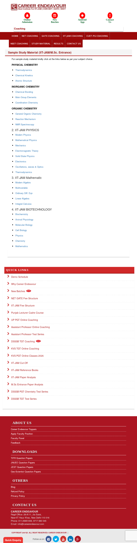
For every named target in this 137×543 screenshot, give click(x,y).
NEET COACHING (19, 43)
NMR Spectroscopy (24, 124)
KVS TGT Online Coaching (25, 348)
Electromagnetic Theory (26, 150)
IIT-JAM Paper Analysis (23, 377)
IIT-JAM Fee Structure (23, 305)
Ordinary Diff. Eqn (24, 193)
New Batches (18, 291)
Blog (13, 486)
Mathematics (21, 246)
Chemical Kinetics (24, 75)
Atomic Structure (23, 80)
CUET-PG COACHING (97, 35)
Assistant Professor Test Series (27, 334)
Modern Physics (23, 134)
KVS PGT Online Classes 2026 (27, 355)
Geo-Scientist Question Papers (26, 471)
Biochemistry (21, 214)
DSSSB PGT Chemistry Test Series (29, 391)
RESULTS (58, 43)
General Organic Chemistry (28, 113)
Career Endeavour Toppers (24, 429)
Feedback (15, 442)
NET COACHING (30, 35)
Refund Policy (17, 491)
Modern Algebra (23, 182)
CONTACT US (74, 43)
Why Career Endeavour (23, 284)
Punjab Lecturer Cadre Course (27, 312)
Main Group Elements (25, 97)
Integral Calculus (23, 203)
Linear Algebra (22, 198)
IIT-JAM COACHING (73, 35)
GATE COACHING (50, 35)
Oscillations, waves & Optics (29, 166)
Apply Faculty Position (22, 433)
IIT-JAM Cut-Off (19, 363)
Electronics (20, 161)
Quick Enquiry (13, 540)
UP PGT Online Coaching (24, 319)
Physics (19, 235)
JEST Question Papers (22, 467)
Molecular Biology (24, 224)
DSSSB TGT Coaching (23, 341)
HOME (15, 35)
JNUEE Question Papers (23, 462)
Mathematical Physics (26, 140)
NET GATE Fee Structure (24, 298)
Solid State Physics (25, 156)
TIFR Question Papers (22, 458)
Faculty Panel (17, 438)
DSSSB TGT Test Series (24, 398)
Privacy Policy (18, 495)
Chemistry (20, 240)
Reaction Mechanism (25, 119)
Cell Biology (21, 230)
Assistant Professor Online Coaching (30, 327)
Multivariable (21, 187)
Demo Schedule (19, 276)
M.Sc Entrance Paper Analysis (27, 384)
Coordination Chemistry (26, 102)
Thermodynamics (23, 70)
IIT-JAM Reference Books (24, 370)
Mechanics (20, 145)
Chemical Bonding (24, 91)
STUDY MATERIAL (41, 43)
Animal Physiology (24, 219)
